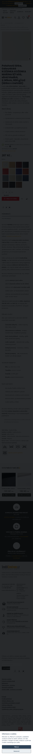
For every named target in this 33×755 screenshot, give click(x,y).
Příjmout (16, 747)
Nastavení (16, 751)
